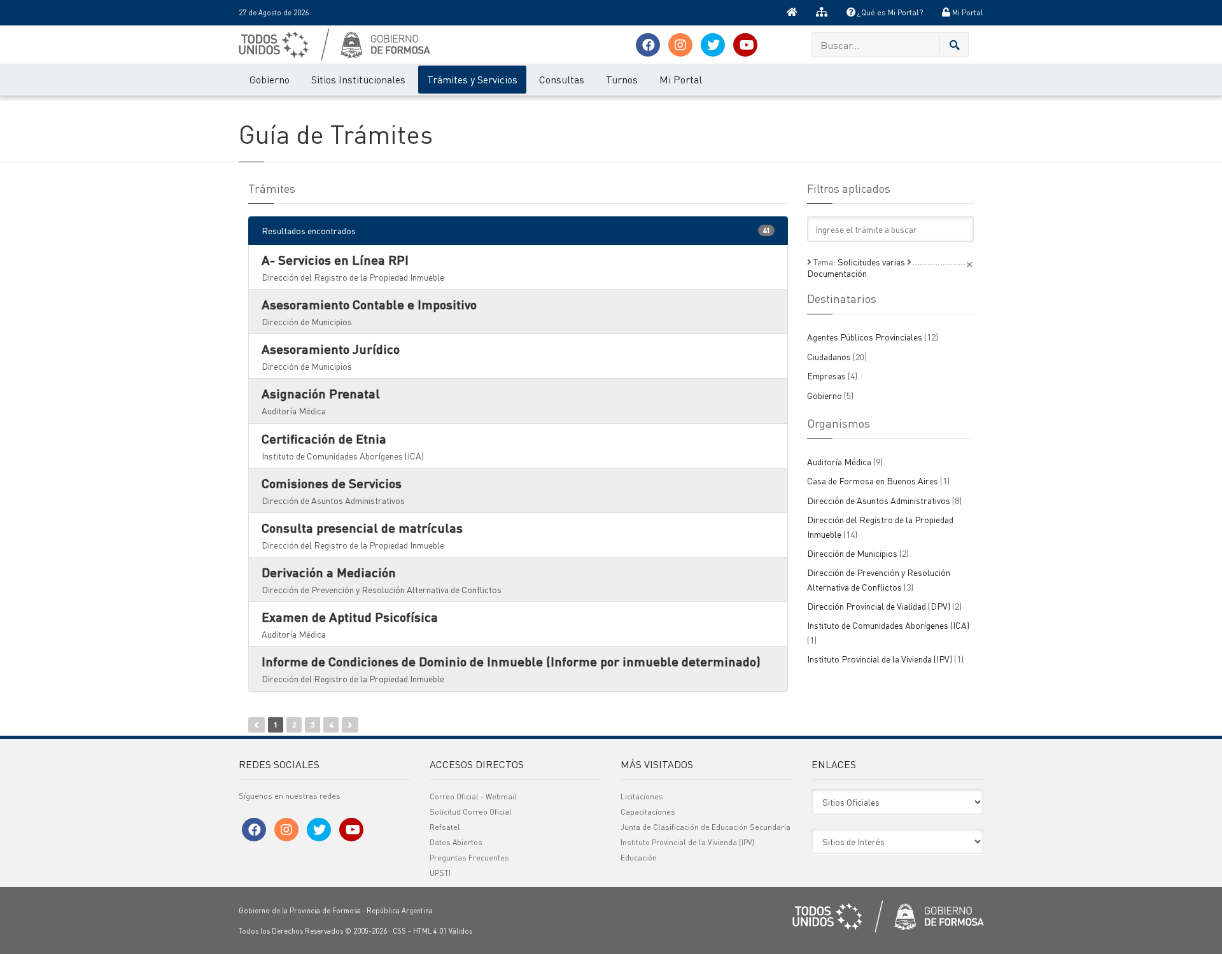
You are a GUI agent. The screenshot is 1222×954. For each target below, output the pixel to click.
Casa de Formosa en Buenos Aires (878, 480)
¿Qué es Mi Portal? (889, 12)
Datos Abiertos (456, 842)
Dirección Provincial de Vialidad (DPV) (884, 606)
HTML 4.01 (430, 931)
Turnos (622, 79)
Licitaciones (642, 796)
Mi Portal (966, 12)
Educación (639, 857)
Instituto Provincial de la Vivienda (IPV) (885, 658)
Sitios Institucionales (358, 79)
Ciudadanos (837, 356)
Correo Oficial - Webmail (473, 796)
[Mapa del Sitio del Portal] (821, 12)
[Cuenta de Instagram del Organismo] (680, 45)
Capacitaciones (648, 812)
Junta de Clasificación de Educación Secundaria (705, 827)
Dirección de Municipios (858, 553)
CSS (399, 931)
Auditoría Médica (845, 461)
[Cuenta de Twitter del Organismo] (713, 45)
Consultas (561, 79)
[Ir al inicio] (791, 12)
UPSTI (440, 873)
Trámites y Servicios (472, 79)
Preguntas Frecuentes (469, 857)
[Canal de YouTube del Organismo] (745, 45)
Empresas (832, 375)
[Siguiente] (350, 725)
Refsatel (445, 827)
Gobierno (269, 79)
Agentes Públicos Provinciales (872, 336)
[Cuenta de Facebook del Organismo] (648, 45)
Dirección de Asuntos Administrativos (884, 500)
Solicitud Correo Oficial (471, 812)
